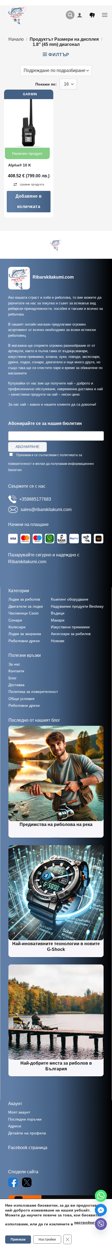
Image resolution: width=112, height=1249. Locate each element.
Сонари (15, 620)
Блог (12, 678)
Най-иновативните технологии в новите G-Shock (56, 946)
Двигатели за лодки (25, 606)
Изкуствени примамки (70, 627)
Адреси (14, 1126)
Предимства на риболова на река (56, 824)
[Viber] (101, 1224)
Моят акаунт (19, 1112)
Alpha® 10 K (19, 165)
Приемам (18, 1239)
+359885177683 (35, 499)
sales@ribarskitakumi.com (46, 509)
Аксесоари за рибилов (71, 634)
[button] (70, 15)
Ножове (57, 641)
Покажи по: (46, 84)
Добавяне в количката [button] (28, 201)
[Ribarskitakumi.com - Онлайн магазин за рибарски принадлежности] (19, 14)
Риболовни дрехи (24, 641)
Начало (16, 39)
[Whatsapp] (101, 1196)
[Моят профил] (79, 15)
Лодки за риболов (24, 599)
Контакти (16, 671)
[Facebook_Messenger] (101, 1210)
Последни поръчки (25, 1119)
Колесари (17, 627)
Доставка (16, 685)
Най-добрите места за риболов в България (56, 1066)
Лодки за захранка (24, 634)
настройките (86, 1222)
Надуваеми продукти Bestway (77, 606)
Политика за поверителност (33, 691)
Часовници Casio (23, 613)
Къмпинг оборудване (69, 599)
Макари (57, 620)
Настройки (47, 1239)
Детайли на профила (27, 1133)
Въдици (57, 613)
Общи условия (21, 698)
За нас (14, 664)
